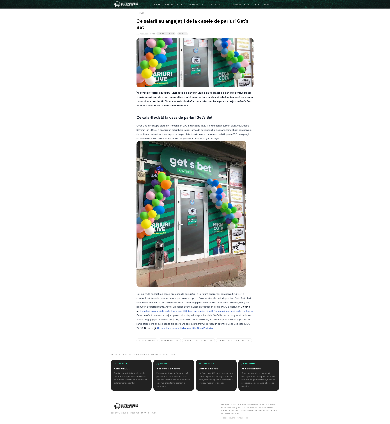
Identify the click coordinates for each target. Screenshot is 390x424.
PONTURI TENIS (197, 4)
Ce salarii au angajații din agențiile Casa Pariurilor (185, 328)
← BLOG (140, 13)
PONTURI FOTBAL (174, 4)
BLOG (266, 4)
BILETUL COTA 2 (139, 413)
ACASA (157, 4)
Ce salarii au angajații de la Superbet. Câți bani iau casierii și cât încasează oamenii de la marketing (197, 311)
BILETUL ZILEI (220, 4)
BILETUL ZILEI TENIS (246, 4)
